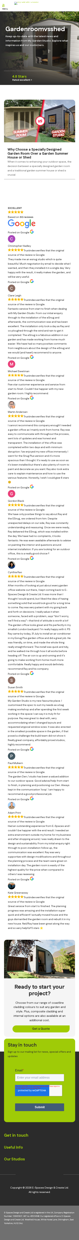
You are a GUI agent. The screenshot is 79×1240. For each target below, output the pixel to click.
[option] (39, 78)
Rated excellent (21, 80)
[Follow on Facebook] (34, 1174)
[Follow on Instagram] (22, 1174)
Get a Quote (41, 1029)
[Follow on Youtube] (56, 1174)
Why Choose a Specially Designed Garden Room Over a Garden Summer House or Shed (38, 153)
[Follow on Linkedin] (45, 1174)
